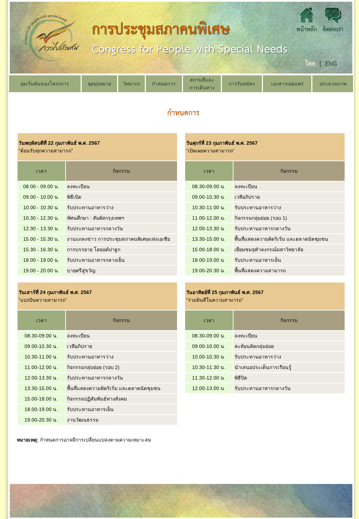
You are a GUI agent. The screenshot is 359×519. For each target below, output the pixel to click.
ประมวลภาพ (332, 84)
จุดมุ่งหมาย (99, 84)
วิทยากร (131, 84)
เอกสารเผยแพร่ (287, 84)
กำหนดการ (164, 84)
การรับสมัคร (242, 84)
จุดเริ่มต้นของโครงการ (44, 84)
